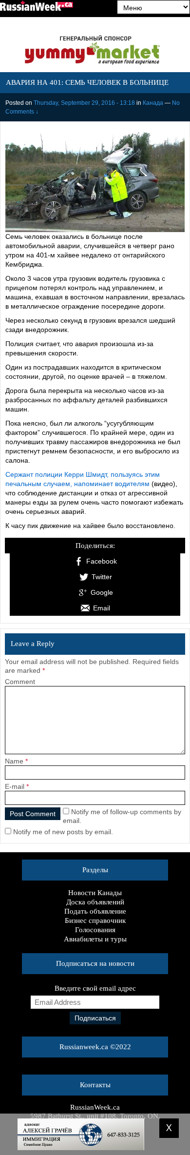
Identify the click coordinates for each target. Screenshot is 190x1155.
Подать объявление (95, 911)
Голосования (95, 930)
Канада (153, 102)
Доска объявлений (95, 902)
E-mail (14, 786)
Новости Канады (95, 893)
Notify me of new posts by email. (63, 832)
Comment (20, 681)
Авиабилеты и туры (95, 939)
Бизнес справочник (95, 920)
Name (14, 761)
